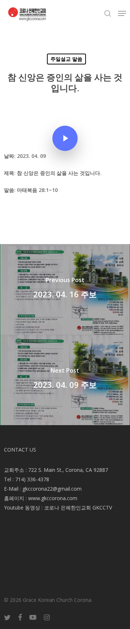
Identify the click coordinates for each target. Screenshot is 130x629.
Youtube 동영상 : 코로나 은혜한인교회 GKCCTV (58, 507)
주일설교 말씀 (66, 58)
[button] (122, 13)
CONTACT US (20, 449)
